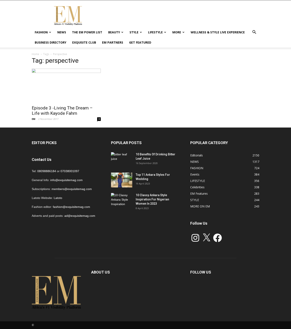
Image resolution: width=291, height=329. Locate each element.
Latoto (58, 198)
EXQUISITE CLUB (84, 42)
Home (35, 54)
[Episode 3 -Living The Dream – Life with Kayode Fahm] (66, 86)
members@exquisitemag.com (72, 189)
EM (33, 119)
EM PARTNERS (112, 42)
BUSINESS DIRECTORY (50, 42)
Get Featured (140, 42)
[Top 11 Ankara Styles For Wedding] (121, 180)
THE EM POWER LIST (87, 32)
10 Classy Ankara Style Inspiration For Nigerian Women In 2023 (152, 199)
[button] (254, 33)
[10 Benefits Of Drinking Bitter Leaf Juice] (121, 159)
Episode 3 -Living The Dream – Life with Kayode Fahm (62, 110)
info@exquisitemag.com (66, 180)
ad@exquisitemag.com (79, 215)
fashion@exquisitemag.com (71, 206)
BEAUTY (114, 32)
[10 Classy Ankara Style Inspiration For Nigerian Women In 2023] (121, 200)
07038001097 (70, 171)
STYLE (134, 32)
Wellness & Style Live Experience (218, 32)
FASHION (41, 32)
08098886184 (46, 171)
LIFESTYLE (155, 32)
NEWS (61, 32)
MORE (176, 32)
